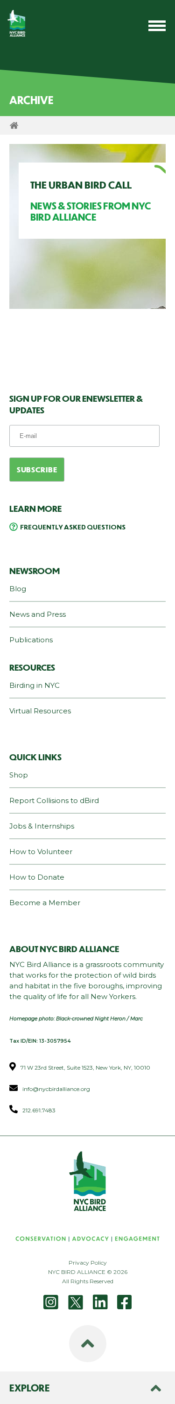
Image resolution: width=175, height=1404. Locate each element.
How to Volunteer (40, 851)
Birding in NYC (34, 685)
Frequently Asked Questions (73, 526)
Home (14, 125)
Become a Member (44, 902)
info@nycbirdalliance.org (56, 1088)
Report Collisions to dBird (54, 800)
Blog (17, 588)
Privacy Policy (88, 1262)
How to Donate (36, 877)
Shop (18, 775)
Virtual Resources (40, 710)
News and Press (37, 614)
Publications (31, 639)
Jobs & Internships (41, 826)
